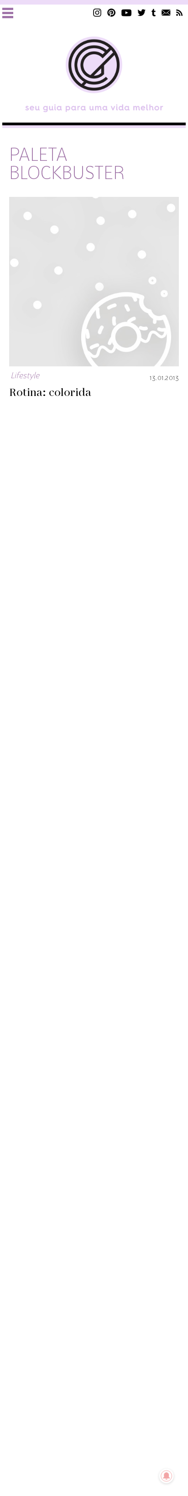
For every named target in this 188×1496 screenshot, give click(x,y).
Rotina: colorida (50, 393)
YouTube (126, 12)
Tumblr (153, 12)
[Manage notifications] (166, 1476)
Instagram (97, 12)
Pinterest (111, 12)
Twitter (141, 12)
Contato (166, 12)
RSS (179, 12)
